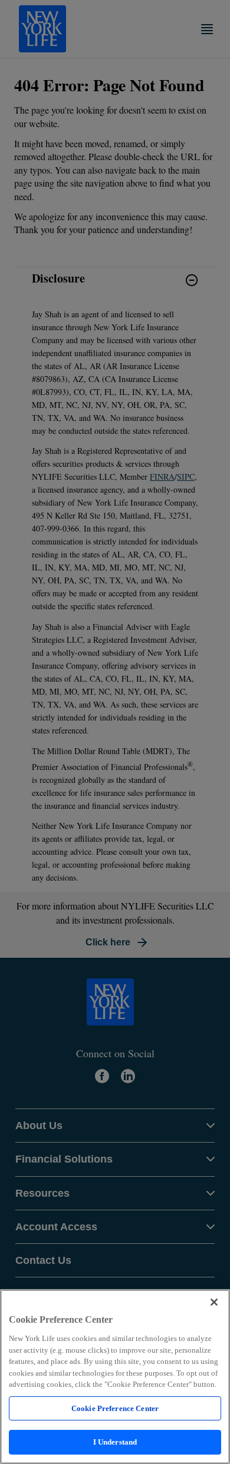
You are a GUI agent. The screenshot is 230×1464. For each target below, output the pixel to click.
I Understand (115, 1442)
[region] (115, 1376)
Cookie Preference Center (115, 1408)
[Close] (214, 1302)
